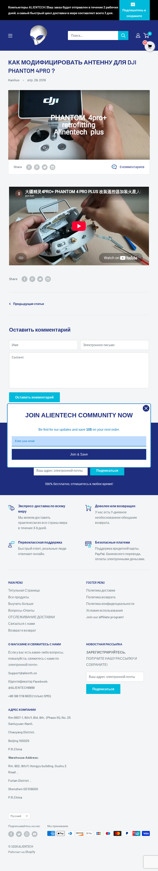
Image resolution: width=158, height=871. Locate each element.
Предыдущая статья (28, 304)
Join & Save (79, 454)
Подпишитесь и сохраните (134, 13)
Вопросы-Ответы (21, 610)
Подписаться (107, 470)
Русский (15, 816)
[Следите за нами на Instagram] (27, 834)
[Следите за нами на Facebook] (11, 834)
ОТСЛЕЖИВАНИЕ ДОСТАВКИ (31, 617)
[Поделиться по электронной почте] (52, 167)
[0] (146, 35)
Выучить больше (21, 603)
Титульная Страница (24, 590)
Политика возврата (100, 597)
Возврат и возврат (22, 630)
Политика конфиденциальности (110, 603)
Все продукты (18, 597)
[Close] (146, 408)
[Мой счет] (138, 35)
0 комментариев (132, 167)
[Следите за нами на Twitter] (19, 834)
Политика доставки (100, 590)
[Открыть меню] (10, 35)
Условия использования (104, 610)
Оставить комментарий (34, 397)
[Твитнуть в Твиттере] (45, 167)
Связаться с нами (21, 623)
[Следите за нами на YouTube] (34, 834)
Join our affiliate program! (105, 617)
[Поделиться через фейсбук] (29, 167)
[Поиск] (123, 35)
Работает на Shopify (21, 852)
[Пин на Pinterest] (37, 167)
